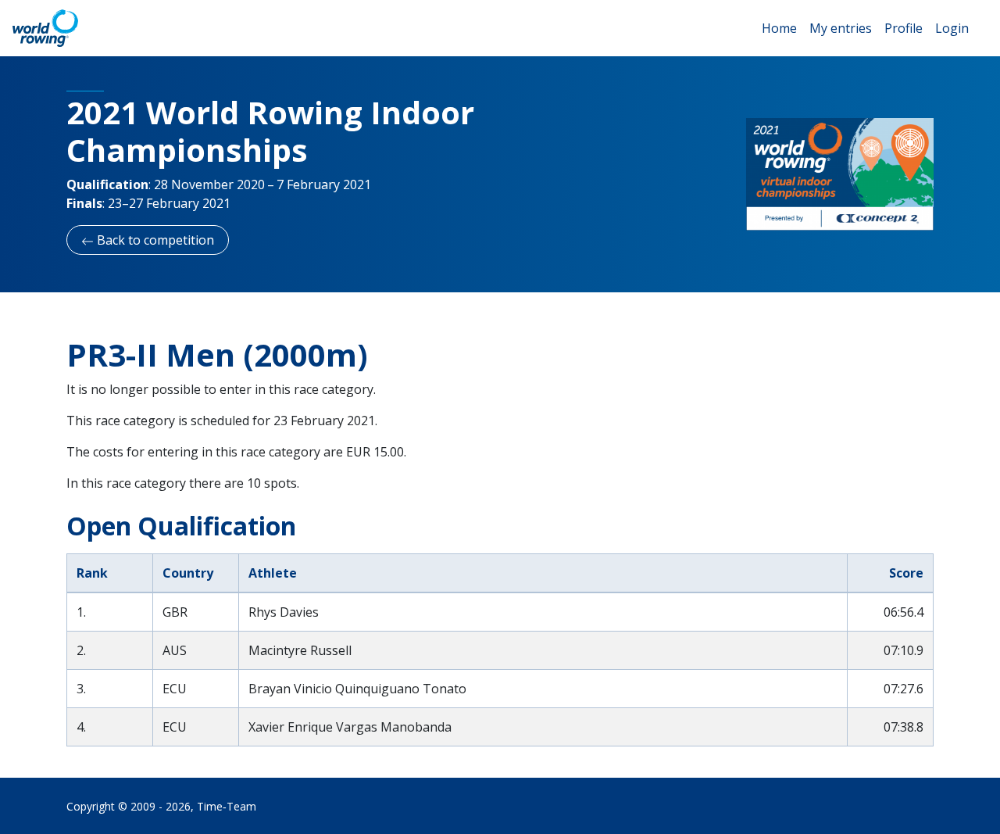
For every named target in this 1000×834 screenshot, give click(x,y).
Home (779, 28)
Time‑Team (226, 806)
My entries (840, 28)
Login (952, 28)
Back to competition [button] (154, 240)
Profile (903, 28)
